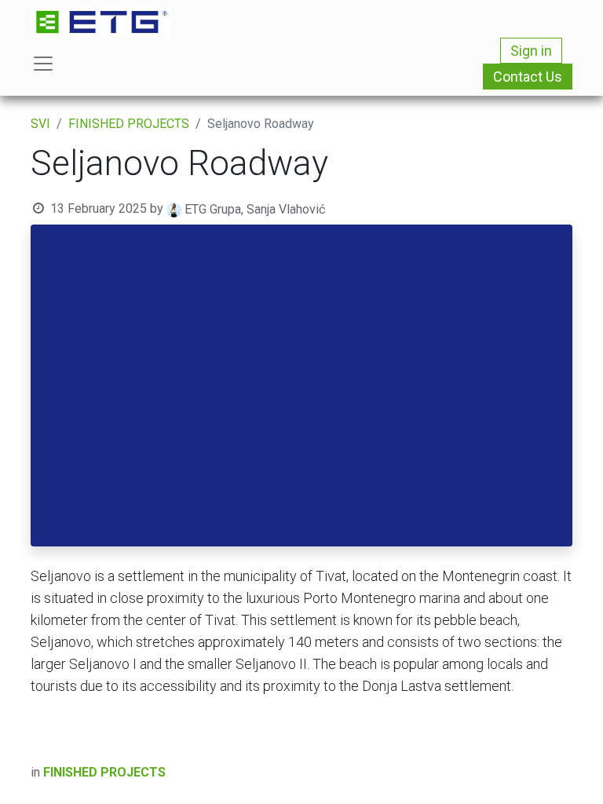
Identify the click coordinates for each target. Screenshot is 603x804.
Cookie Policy (465, 734)
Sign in (531, 50)
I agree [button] (546, 779)
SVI (40, 123)
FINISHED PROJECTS (128, 123)
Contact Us (527, 76)
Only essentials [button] (474, 779)
